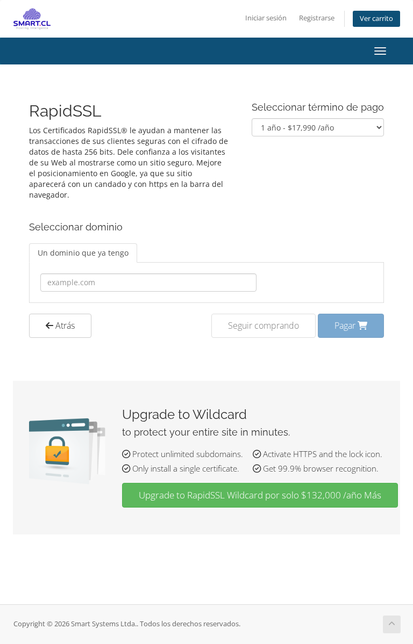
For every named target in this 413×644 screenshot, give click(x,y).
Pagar (346, 325)
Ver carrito (376, 18)
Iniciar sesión (266, 18)
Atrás (64, 325)
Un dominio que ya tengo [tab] (83, 253)
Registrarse (316, 18)
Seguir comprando (263, 325)
